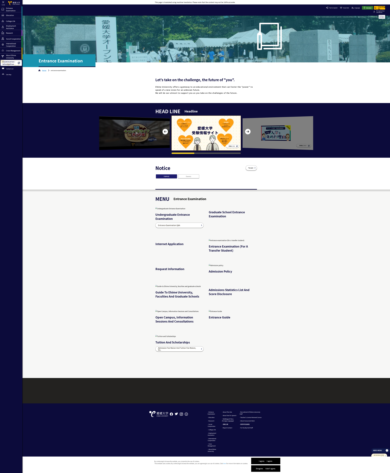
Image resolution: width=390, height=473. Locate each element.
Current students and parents (329, 16)
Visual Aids (346, 8)
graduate (339, 16)
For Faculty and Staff (372, 16)
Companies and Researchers (349, 16)
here (224, 463)
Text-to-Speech (333, 8)
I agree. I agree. (266, 461)
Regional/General (362, 16)
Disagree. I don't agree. (266, 468)
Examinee (317, 16)
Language (357, 8)
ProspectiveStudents (380, 11)
